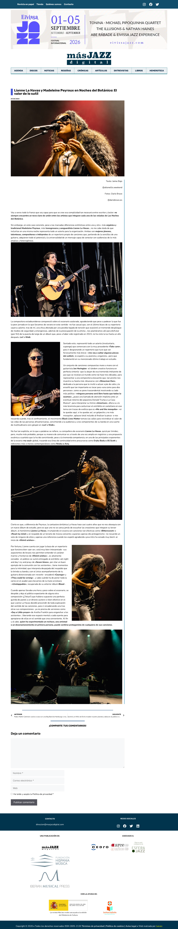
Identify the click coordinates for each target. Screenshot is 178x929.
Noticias (49, 70)
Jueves (159, 926)
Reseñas (66, 70)
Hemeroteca (157, 70)
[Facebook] (151, 4)
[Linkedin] (138, 826)
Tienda (39, 4)
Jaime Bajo (117, 181)
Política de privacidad (42, 794)
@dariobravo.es (115, 200)
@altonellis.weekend (112, 187)
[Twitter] (157, 4)
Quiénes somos (53, 4)
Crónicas (83, 70)
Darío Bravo (116, 193)
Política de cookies (115, 926)
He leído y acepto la (33, 794)
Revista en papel (25, 4)
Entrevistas (121, 70)
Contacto (68, 4)
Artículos (101, 70)
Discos (34, 70)
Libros (139, 70)
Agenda (18, 70)
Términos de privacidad (93, 926)
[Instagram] (144, 4)
